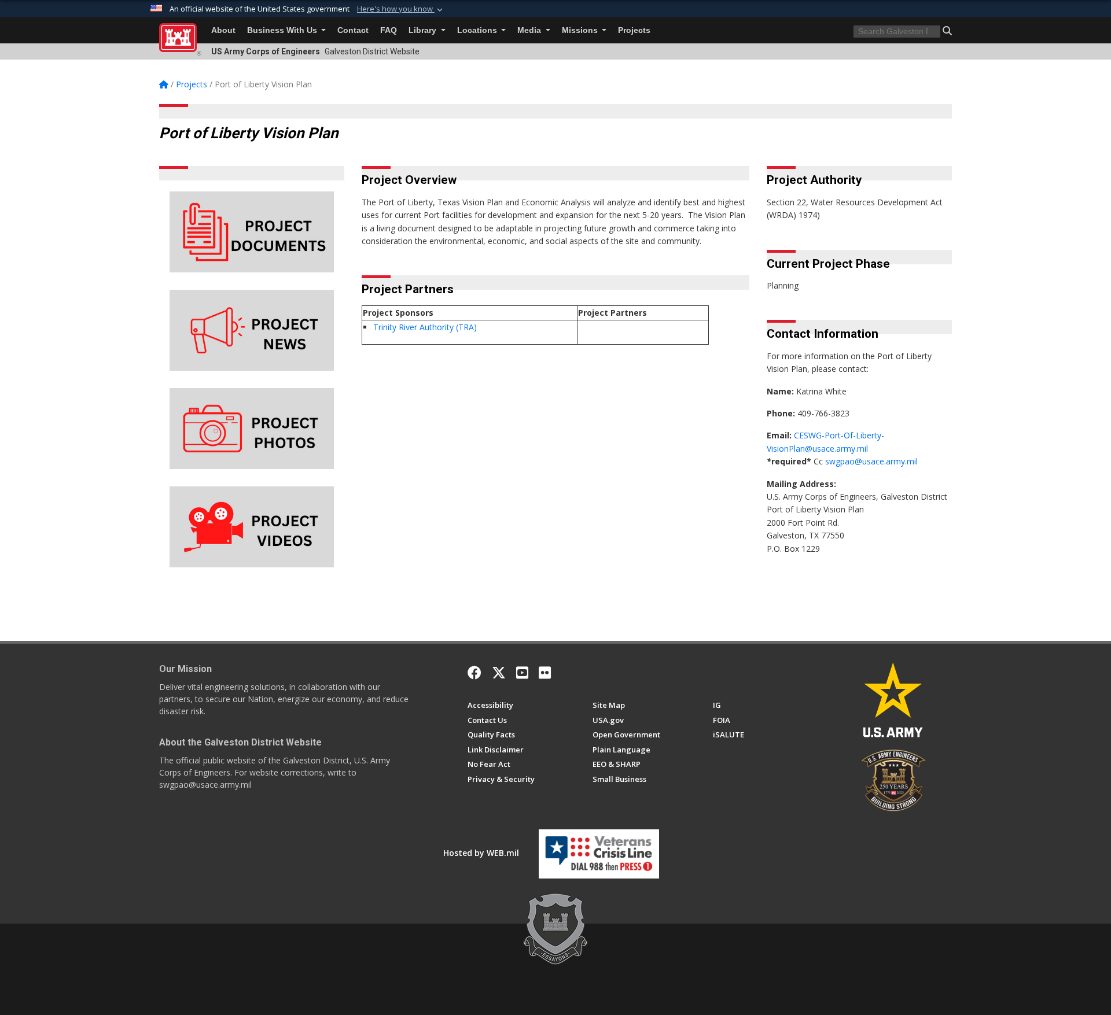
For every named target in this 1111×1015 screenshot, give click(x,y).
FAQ (388, 30)
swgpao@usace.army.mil (871, 461)
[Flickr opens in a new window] (545, 672)
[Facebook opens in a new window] (474, 672)
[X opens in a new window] (499, 672)
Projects (634, 30)
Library (424, 30)
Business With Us (283, 30)
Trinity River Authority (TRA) (425, 327)
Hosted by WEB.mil (481, 852)
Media (530, 30)
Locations (478, 30)
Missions (581, 30)
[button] (401, 9)
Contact (353, 30)
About (223, 30)
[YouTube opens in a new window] (522, 672)
